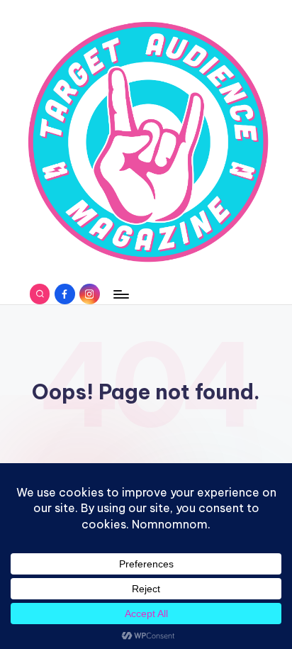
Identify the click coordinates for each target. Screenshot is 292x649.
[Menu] (120, 294)
